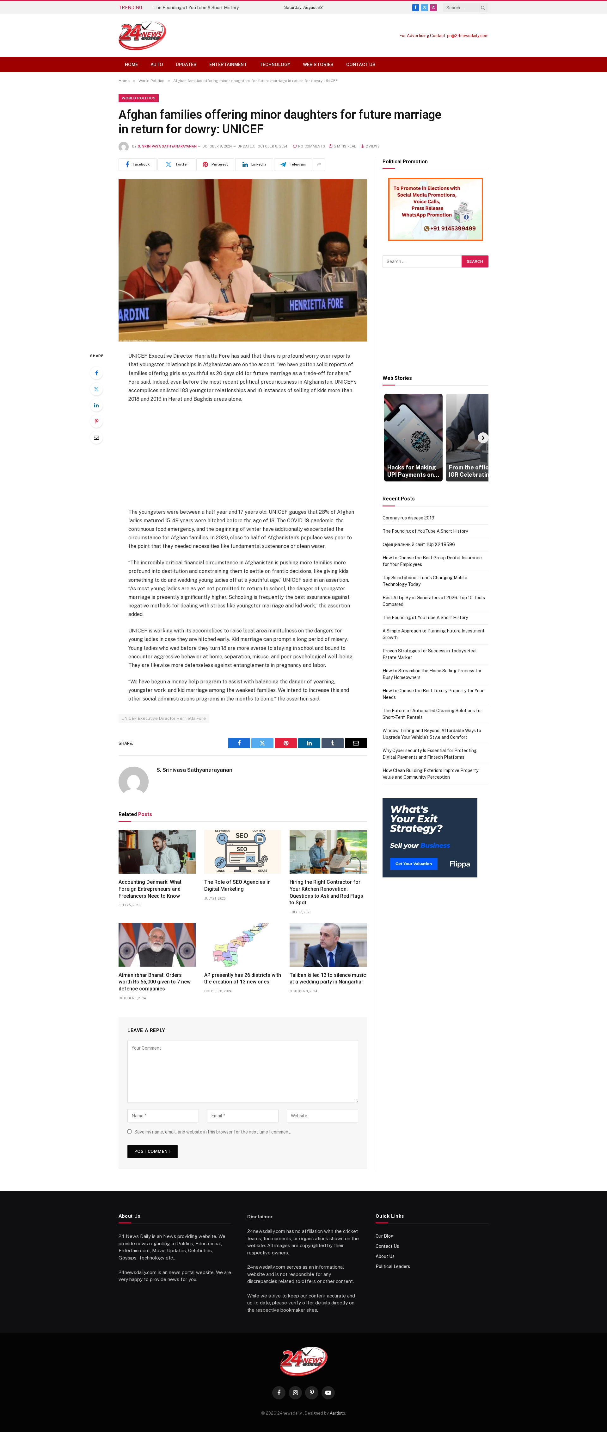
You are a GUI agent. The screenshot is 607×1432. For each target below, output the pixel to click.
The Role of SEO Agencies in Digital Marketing (237, 885)
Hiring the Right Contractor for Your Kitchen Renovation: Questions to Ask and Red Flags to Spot (326, 892)
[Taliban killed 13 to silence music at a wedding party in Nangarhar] (328, 945)
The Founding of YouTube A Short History (196, 7)
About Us (385, 1256)
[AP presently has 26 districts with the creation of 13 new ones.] (243, 945)
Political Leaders (393, 1266)
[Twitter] (96, 389)
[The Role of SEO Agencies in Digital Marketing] (243, 852)
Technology (275, 64)
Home (131, 64)
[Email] (96, 437)
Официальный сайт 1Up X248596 (419, 544)
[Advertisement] (242, 455)
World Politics (139, 98)
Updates (186, 64)
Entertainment (228, 64)
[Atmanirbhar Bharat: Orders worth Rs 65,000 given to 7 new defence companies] (157, 945)
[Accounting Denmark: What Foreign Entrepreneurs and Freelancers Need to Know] (157, 852)
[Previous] (388, 437)
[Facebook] (96, 373)
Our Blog (385, 1236)
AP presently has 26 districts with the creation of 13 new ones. (242, 978)
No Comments (311, 146)
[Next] (483, 437)
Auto (156, 64)
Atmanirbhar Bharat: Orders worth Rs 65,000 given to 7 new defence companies (155, 982)
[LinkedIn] (96, 405)
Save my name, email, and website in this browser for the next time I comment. (212, 1131)
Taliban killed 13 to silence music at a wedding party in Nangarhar (328, 978)
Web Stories (318, 64)
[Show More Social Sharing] (319, 164)
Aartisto (337, 1413)
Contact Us (361, 64)
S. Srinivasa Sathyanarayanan (167, 146)
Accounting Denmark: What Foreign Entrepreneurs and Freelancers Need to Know (150, 889)
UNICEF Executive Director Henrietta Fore (164, 718)
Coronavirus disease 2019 (408, 517)
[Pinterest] (96, 421)
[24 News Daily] (142, 35)
